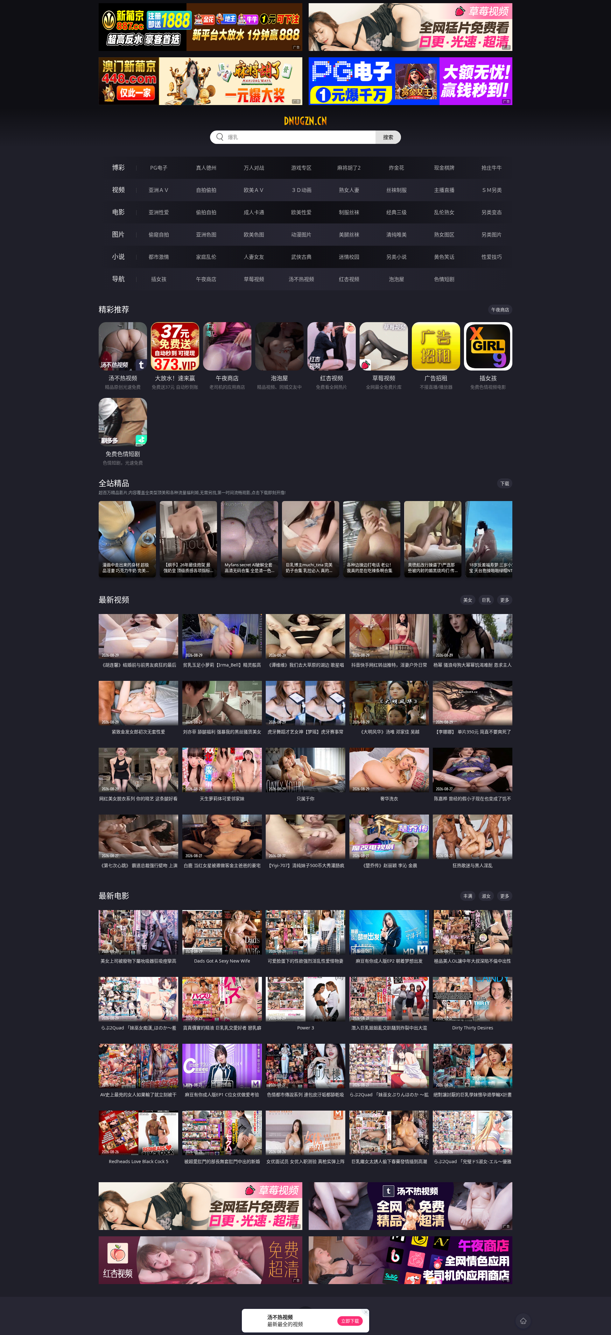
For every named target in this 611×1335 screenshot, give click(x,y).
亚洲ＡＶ (159, 190)
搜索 (388, 137)
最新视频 (114, 599)
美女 (467, 600)
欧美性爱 (301, 212)
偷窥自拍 (159, 234)
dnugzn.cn (305, 121)
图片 (118, 234)
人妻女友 (254, 256)
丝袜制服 (396, 190)
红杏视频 (349, 279)
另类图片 (491, 234)
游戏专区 (301, 167)
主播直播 (444, 190)
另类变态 (491, 212)
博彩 (118, 167)
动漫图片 (301, 234)
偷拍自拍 (206, 212)
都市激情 (159, 256)
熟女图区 (444, 234)
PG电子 (158, 167)
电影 (118, 212)
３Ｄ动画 (301, 190)
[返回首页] (523, 1321)
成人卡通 (254, 212)
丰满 (467, 896)
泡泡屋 (396, 279)
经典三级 (396, 212)
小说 (118, 256)
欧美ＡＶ (254, 190)
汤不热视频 (301, 279)
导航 (118, 279)
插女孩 (158, 279)
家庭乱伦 (206, 256)
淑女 (486, 896)
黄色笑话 (444, 256)
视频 (118, 190)
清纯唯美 (396, 234)
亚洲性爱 (159, 212)
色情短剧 (444, 279)
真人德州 (206, 167)
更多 (504, 600)
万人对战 (254, 167)
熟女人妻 (349, 190)
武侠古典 (301, 256)
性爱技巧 (491, 256)
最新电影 (114, 895)
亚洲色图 (206, 234)
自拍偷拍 (206, 190)
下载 (504, 483)
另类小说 (396, 256)
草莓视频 (254, 279)
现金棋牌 (444, 167)
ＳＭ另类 (491, 190)
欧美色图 (254, 234)
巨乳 (486, 600)
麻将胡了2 (349, 167)
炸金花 (396, 167)
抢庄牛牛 (491, 167)
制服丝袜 (349, 212)
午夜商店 (206, 279)
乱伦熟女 (444, 212)
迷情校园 (349, 256)
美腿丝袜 (349, 234)
